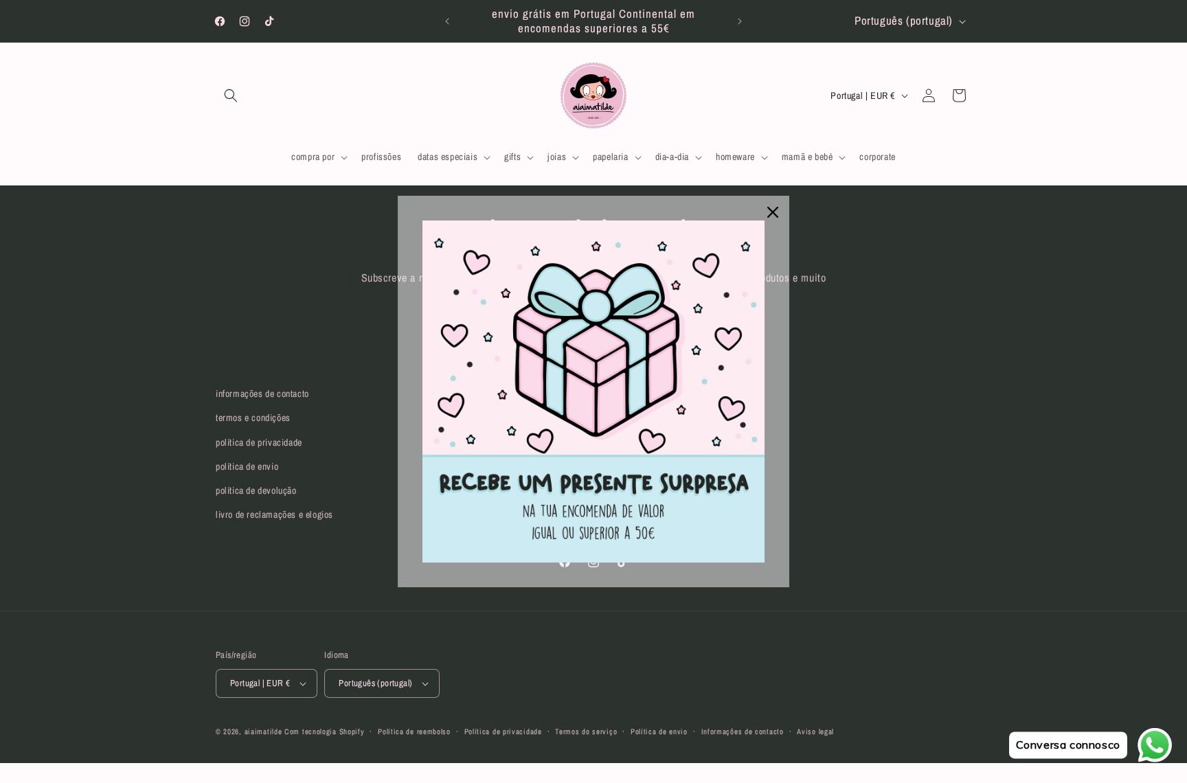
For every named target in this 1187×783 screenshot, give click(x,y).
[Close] (772, 212)
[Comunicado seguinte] (740, 21)
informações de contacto (262, 393)
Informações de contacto (742, 731)
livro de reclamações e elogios (274, 514)
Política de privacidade (503, 731)
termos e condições (253, 417)
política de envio (247, 466)
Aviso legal (815, 731)
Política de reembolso (414, 731)
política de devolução (256, 490)
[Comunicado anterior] (447, 21)
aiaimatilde (263, 731)
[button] (231, 95)
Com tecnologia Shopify (324, 731)
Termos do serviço (586, 731)
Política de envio (659, 731)
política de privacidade (259, 442)
